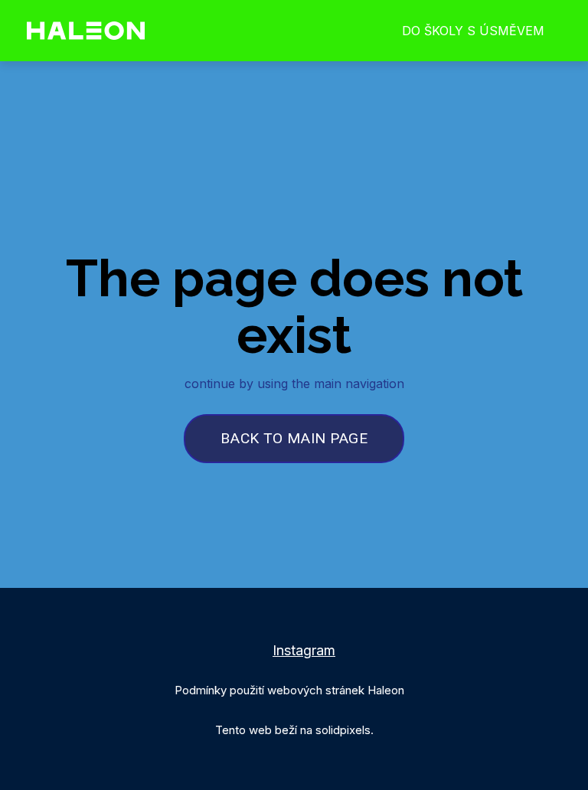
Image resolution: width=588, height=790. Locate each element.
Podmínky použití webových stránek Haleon (289, 690)
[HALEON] (86, 30)
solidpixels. (344, 730)
